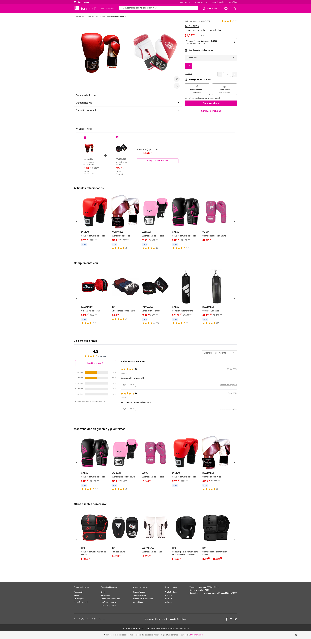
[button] (228, 21)
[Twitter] (231, 619)
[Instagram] (236, 619)
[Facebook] (227, 619)
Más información (196, 635)
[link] (95, 220)
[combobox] (219, 352)
